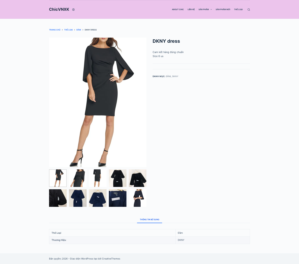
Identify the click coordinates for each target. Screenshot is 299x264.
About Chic (178, 9)
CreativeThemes (111, 258)
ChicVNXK (59, 9)
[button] (211, 9)
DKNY (175, 76)
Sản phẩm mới (223, 9)
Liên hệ (191, 9)
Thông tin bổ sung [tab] (149, 219)
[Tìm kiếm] (249, 9)
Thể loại (238, 9)
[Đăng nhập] (73, 9)
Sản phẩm (204, 9)
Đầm (168, 76)
